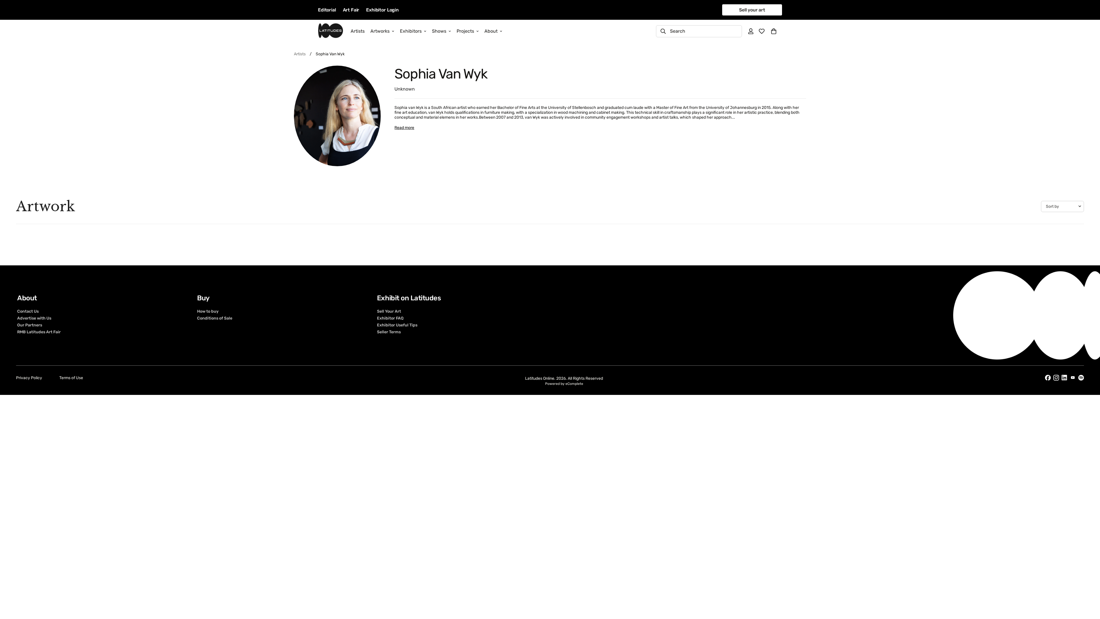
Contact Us (28, 311)
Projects (465, 31)
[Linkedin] (1064, 377)
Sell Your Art (389, 311)
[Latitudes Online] (330, 31)
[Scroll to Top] (1088, 587)
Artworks (380, 31)
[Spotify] (1081, 378)
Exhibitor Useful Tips (397, 325)
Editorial (327, 10)
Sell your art (752, 10)
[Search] (663, 31)
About (491, 31)
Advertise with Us (34, 318)
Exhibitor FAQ (390, 318)
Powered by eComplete (564, 384)
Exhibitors (411, 31)
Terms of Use (71, 377)
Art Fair (351, 10)
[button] (773, 31)
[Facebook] (1048, 378)
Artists (358, 31)
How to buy (208, 311)
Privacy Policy (29, 377)
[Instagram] (1056, 378)
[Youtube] (1073, 377)
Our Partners (29, 325)
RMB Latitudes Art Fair (39, 332)
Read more (404, 127)
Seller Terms (389, 332)
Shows (439, 31)
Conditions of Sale (214, 318)
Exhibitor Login (382, 10)
